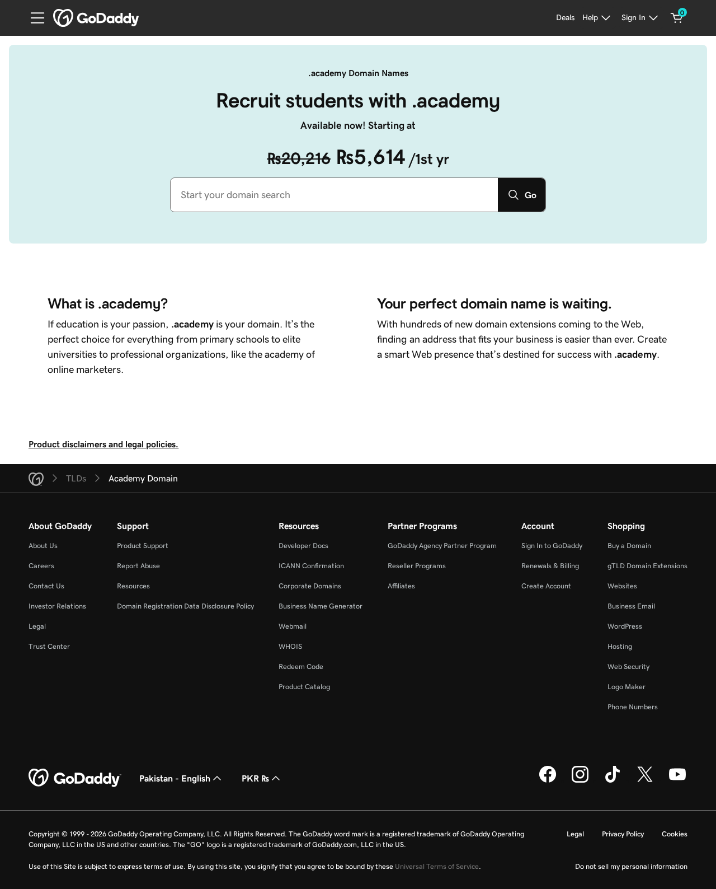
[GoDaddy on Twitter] (645, 780)
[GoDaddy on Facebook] (548, 780)
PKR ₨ (255, 778)
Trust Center (49, 646)
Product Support (142, 545)
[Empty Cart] (677, 18)
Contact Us (46, 585)
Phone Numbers (632, 706)
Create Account (546, 585)
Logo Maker (626, 686)
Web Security (628, 666)
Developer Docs (303, 545)
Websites (622, 585)
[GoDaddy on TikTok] (612, 780)
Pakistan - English (174, 778)
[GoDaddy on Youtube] (677, 780)
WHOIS (290, 646)
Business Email (631, 606)
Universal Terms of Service (437, 866)
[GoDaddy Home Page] (75, 778)
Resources (133, 585)
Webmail (293, 626)
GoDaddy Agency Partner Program (442, 545)
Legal (37, 626)
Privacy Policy (623, 833)
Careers (41, 565)
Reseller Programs (417, 565)
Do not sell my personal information (631, 866)
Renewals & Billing (550, 565)
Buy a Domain (629, 545)
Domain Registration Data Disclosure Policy (185, 606)
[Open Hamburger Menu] (33, 17)
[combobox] (334, 194)
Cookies (674, 833)
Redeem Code (301, 666)
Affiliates (401, 585)
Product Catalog (304, 686)
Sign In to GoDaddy (551, 545)
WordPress (624, 626)
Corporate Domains (310, 585)
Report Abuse (138, 565)
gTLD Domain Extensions (647, 565)
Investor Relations (57, 606)
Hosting (619, 646)
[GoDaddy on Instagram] (580, 780)
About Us (43, 545)
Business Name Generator (320, 606)
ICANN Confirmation (311, 565)
